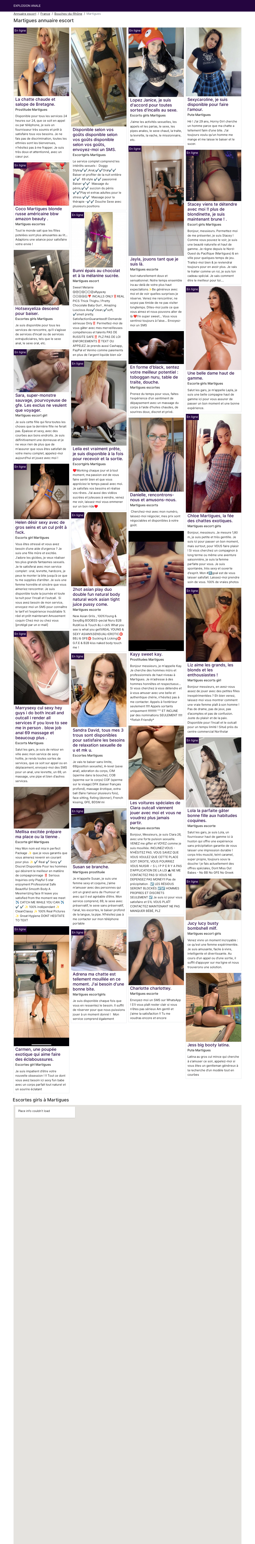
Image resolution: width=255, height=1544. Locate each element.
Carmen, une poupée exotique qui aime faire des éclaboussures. (37, 1054)
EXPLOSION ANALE (27, 6)
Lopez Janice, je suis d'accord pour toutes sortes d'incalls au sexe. (154, 105)
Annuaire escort (25, 14)
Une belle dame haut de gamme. (210, 376)
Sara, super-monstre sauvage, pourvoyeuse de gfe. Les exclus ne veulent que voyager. (41, 403)
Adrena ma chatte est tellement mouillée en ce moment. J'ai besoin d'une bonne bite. (98, 982)
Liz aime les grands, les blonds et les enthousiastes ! (210, 669)
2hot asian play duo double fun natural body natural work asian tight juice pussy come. (96, 597)
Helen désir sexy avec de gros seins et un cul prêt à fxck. (41, 527)
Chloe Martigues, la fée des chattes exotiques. (210, 518)
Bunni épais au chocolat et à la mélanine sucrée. (96, 273)
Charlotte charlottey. (151, 988)
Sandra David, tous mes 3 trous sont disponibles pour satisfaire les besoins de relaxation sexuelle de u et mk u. (99, 740)
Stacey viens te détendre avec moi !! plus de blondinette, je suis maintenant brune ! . (212, 212)
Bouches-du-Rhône (68, 14)
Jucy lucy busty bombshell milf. (203, 926)
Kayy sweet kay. (146, 654)
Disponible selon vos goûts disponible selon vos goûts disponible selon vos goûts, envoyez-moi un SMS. (95, 139)
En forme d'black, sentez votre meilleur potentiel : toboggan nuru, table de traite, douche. (154, 375)
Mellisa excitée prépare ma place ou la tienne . (38, 834)
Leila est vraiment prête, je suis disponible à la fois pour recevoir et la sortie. (98, 453)
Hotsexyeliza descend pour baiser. (37, 311)
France (45, 14)
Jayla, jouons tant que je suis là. (154, 261)
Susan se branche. (91, 866)
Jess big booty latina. (208, 1044)
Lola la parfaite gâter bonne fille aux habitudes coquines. (212, 815)
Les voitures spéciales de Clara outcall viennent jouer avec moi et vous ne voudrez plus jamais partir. (155, 812)
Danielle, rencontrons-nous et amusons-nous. (153, 497)
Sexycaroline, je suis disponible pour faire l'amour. (207, 104)
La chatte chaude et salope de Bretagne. (35, 102)
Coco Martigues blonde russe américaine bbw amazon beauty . (38, 213)
